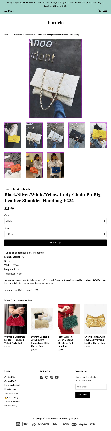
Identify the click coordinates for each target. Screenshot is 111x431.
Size (6, 228)
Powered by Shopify (68, 418)
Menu (11, 11)
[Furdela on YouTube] (57, 377)
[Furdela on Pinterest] (46, 377)
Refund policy (10, 405)
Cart (104, 11)
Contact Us (9, 377)
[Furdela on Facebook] (41, 377)
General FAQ (10, 381)
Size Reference (11, 393)
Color (7, 215)
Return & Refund (12, 385)
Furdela (55, 22)
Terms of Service (12, 401)
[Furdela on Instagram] (51, 377)
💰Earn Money (11, 397)
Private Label (10, 389)
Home (7, 35)
